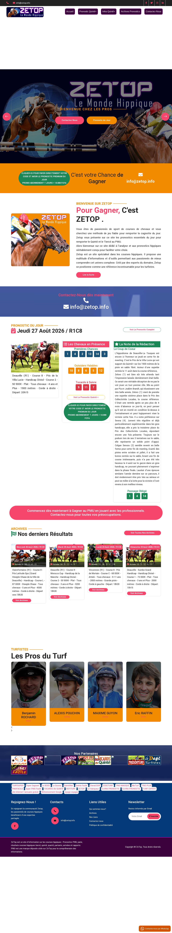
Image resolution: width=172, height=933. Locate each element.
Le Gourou (56, 785)
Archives (93, 813)
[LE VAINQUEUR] (69, 760)
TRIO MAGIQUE (122, 785)
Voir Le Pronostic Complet (142, 329)
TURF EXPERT (149, 788)
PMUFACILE (17, 788)
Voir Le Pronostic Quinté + (86, 397)
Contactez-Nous (153, 11)
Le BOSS (46, 785)
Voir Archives (22, 600)
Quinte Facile (81, 785)
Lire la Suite (88, 274)
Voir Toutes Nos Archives (142, 532)
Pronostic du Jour (101, 120)
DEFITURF (71, 788)
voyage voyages (71, 792)
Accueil (70, 11)
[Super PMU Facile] (19, 769)
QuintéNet (68, 785)
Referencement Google (51, 792)
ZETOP (81, 788)
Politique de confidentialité (101, 825)
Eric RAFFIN (143, 713)
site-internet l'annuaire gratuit (25, 792)
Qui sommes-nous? (97, 809)
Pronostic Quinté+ (87, 11)
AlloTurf (135, 785)
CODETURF (108, 785)
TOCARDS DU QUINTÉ (54, 788)
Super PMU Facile (33, 788)
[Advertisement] (86, 38)
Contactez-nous (96, 821)
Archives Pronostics (130, 11)
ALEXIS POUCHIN (67, 713)
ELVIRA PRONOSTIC (110, 788)
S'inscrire (153, 816)
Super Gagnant (32, 785)
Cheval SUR (95, 785)
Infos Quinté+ (108, 11)
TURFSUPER (18, 785)
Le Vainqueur (93, 788)
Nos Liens (93, 817)
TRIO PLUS (146, 785)
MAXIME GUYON (105, 713)
